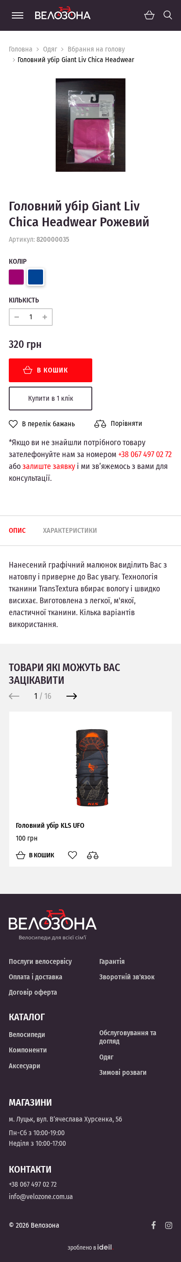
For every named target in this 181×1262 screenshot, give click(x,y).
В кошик (52, 370)
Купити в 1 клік (50, 398)
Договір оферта (33, 992)
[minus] (17, 317)
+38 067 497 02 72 (145, 454)
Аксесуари (24, 1066)
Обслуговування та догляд (127, 1037)
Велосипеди (27, 1034)
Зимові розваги (123, 1072)
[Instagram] (168, 1225)
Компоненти (28, 1050)
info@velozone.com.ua (41, 1196)
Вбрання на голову (96, 49)
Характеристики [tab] (70, 530)
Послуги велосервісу (40, 961)
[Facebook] (153, 1225)
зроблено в (83, 1247)
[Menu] (17, 15)
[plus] (45, 317)
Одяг (50, 49)
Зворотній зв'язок (127, 977)
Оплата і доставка (35, 977)
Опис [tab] (17, 530)
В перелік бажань (48, 424)
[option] (90, 125)
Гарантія (112, 961)
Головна (21, 49)
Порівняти (126, 423)
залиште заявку (48, 466)
